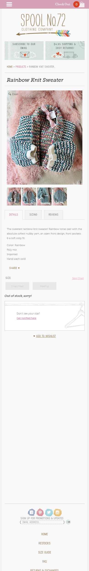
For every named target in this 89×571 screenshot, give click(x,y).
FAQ (44, 561)
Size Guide (44, 552)
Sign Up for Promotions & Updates (42, 518)
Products (21, 66)
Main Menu (9, 4)
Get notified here (26, 318)
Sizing (33, 214)
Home (44, 534)
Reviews (53, 214)
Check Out (62, 4)
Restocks (44, 543)
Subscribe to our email (24, 46)
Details (13, 214)
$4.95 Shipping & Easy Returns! (65, 46)
